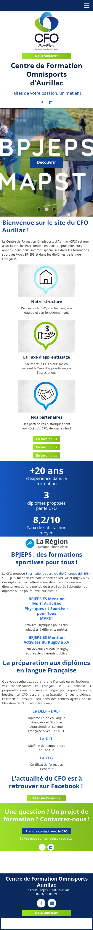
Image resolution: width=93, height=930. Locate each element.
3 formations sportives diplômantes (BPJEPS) (58, 573)
